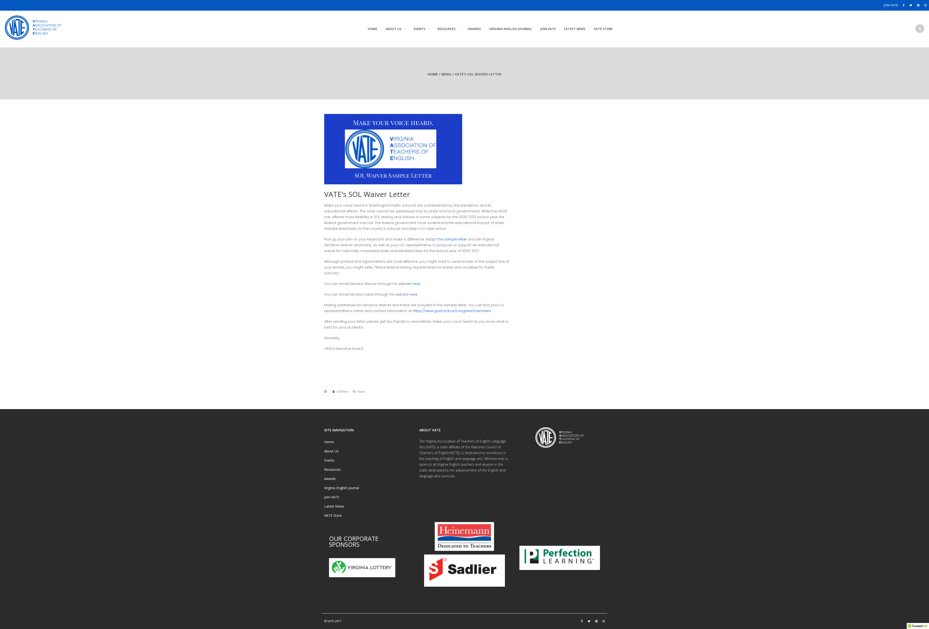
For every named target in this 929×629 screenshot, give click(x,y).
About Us (393, 29)
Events (420, 29)
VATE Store (603, 29)
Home (372, 29)
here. (416, 283)
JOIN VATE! (891, 5)
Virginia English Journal (510, 29)
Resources (447, 29)
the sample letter (452, 239)
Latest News (574, 29)
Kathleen (343, 391)
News (446, 74)
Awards (474, 29)
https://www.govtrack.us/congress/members (452, 310)
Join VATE (548, 29)
